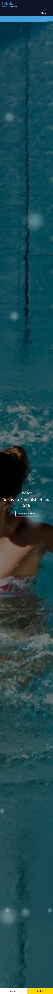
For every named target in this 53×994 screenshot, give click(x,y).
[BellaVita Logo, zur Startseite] (11, 5)
